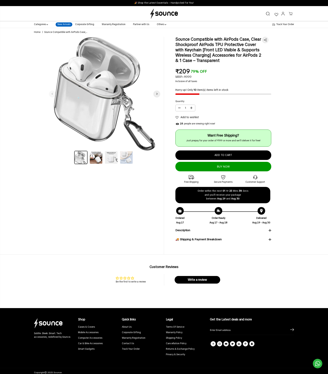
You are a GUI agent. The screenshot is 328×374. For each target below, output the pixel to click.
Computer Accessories (90, 338)
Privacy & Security (175, 354)
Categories (40, 25)
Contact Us (128, 343)
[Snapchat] (252, 344)
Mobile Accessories (88, 332)
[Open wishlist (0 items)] (276, 14)
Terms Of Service (175, 327)
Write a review (197, 279)
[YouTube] (226, 344)
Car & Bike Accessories (90, 343)
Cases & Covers (86, 327)
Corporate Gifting (84, 25)
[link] (54, 323)
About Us (127, 327)
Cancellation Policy (176, 343)
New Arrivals (64, 25)
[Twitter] (232, 344)
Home (37, 32)
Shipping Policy (174, 338)
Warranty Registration (113, 25)
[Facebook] (213, 344)
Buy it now (223, 166)
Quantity (179, 101)
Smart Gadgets (86, 349)
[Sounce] (164, 13)
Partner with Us (141, 25)
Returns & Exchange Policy (180, 349)
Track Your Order (131, 349)
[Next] (157, 94)
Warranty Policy (174, 332)
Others (161, 25)
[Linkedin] (239, 344)
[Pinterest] (245, 344)
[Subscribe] (292, 330)
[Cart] (290, 13)
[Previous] (52, 94)
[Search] (267, 13)
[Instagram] (219, 344)
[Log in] (283, 13)
